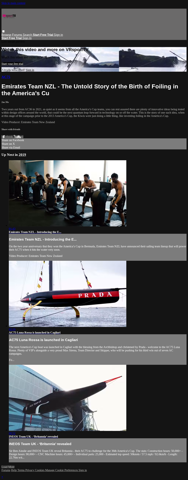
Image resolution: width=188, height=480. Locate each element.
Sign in (58, 34)
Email (20, 136)
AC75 (5, 77)
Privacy (30, 470)
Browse (6, 34)
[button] (3, 31)
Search (28, 34)
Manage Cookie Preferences (62, 470)
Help (14, 470)
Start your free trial (12, 63)
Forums (17, 34)
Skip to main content (13, 3)
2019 (22, 155)
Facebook (7, 136)
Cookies (40, 470)
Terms (21, 470)
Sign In (27, 38)
